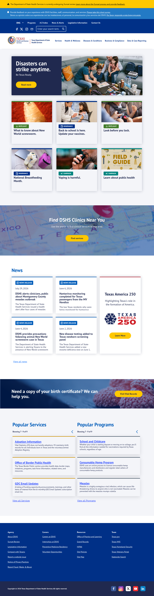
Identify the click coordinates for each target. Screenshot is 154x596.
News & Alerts (58, 23)
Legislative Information (77, 23)
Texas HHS (116, 541)
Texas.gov (116, 536)
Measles (85, 483)
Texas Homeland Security (122, 547)
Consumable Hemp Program (97, 462)
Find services (77, 238)
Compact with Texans (16, 552)
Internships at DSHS (50, 541)
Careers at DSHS (49, 536)
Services (58, 41)
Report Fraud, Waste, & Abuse (20, 567)
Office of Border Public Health (33, 462)
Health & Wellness (72, 41)
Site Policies (82, 552)
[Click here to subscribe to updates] (32, 29)
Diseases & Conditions (92, 41)
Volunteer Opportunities (52, 552)
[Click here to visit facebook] (17, 29)
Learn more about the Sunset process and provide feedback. (100, 4)
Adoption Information (28, 442)
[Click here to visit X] (21, 29)
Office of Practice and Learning (89, 536)
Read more (26, 84)
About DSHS (13, 536)
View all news (20, 361)
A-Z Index (44, 23)
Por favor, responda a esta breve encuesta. (124, 15)
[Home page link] (29, 40)
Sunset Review (14, 541)
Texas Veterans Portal (120, 552)
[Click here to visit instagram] (26, 29)
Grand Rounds (83, 541)
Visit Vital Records (128, 393)
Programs (32, 23)
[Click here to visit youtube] (135, 588)
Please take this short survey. (98, 12)
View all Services (21, 500)
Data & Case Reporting (136, 41)
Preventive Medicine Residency (54, 547)
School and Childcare (92, 441)
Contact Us (95, 23)
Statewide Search (119, 557)
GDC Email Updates (26, 483)
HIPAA (79, 547)
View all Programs (86, 500)
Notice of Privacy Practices (18, 562)
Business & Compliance (114, 41)
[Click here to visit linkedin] (143, 588)
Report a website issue (17, 557)
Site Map (80, 557)
